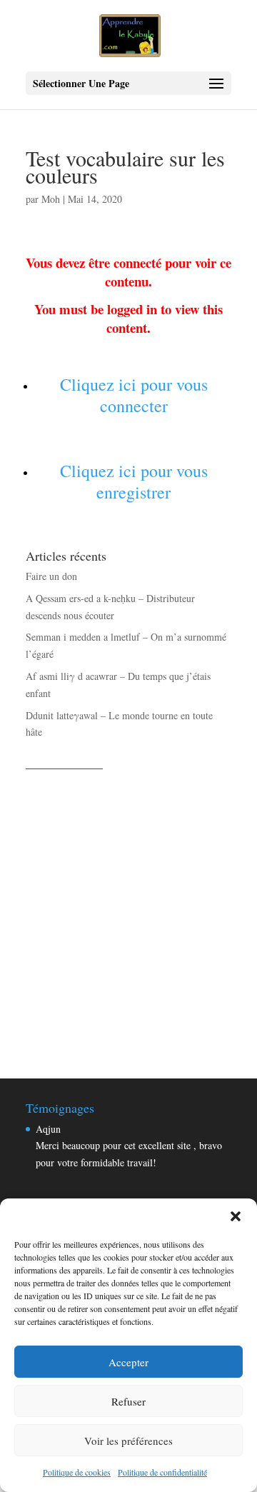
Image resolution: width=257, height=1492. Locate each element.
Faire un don (51, 576)
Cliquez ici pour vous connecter (134, 395)
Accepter (128, 1362)
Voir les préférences (128, 1440)
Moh (50, 199)
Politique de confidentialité (162, 1472)
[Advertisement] (128, 908)
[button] (235, 1216)
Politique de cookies (77, 1472)
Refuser (128, 1401)
